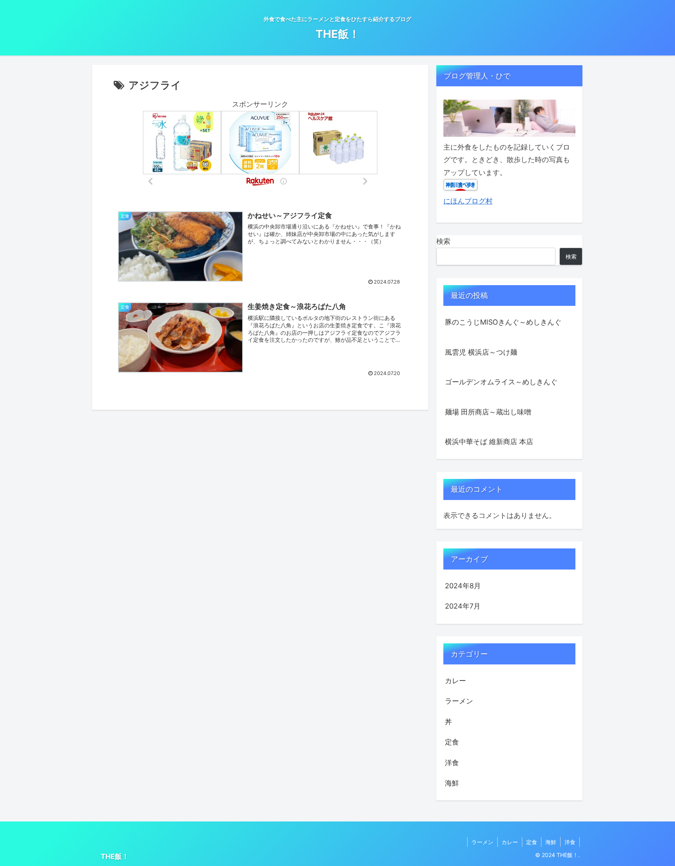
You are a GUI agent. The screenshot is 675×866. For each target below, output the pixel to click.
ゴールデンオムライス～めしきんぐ (501, 382)
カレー (510, 842)
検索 (443, 241)
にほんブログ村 (468, 201)
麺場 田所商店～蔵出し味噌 (488, 412)
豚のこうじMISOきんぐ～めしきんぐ (503, 322)
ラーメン (482, 842)
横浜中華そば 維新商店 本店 (489, 441)
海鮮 (550, 842)
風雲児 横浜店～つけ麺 (481, 352)
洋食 (569, 842)
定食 (531, 842)
